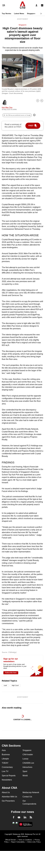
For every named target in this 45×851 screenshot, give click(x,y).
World (25, 776)
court (5, 685)
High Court (15, 685)
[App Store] (17, 823)
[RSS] (31, 817)
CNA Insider (28, 754)
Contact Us (27, 797)
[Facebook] (13, 817)
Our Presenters (8, 801)
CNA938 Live (28, 763)
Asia (4, 750)
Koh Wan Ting (7, 107)
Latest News (19, 13)
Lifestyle (5, 759)
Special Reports (8, 776)
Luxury (25, 759)
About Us (6, 792)
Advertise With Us (9, 797)
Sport (25, 771)
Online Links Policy (34, 842)
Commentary (7, 767)
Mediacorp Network (31, 792)
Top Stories (6, 13)
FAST (30, 126)
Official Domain (10, 840)
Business (6, 754)
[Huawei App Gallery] (25, 824)
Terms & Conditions (25, 840)
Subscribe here (10, 673)
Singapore (31, 13)
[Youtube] (19, 817)
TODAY (5, 763)
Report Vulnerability (18, 842)
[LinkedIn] (25, 817)
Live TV (5, 771)
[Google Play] (14, 823)
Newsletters (7, 780)
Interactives (27, 767)
